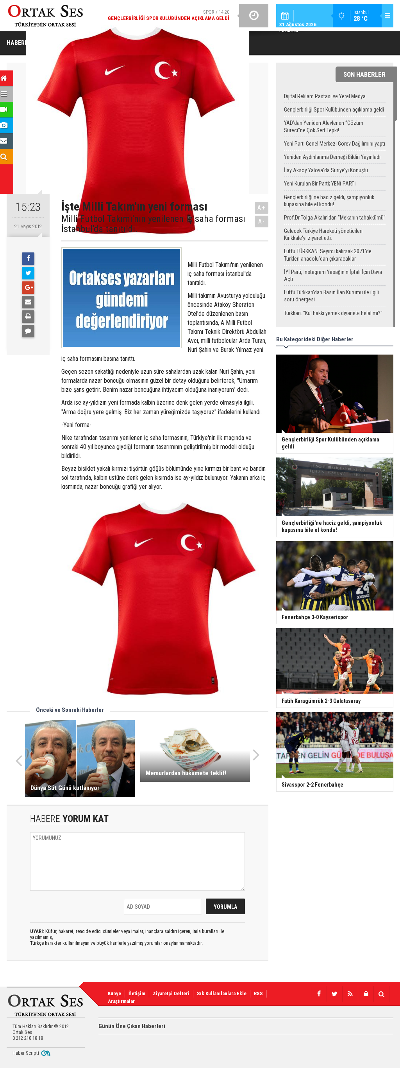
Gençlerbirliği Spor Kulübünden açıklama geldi (334, 109)
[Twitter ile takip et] (334, 994)
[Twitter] (28, 273)
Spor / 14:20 (168, 15)
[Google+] (28, 287)
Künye (114, 993)
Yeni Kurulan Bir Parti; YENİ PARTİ (320, 183)
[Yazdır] (28, 316)
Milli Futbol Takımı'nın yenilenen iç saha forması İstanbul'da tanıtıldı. (153, 224)
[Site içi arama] (381, 994)
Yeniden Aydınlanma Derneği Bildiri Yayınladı (332, 157)
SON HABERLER (364, 74)
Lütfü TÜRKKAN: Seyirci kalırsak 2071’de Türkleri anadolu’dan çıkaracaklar (327, 254)
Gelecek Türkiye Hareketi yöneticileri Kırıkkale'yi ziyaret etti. (323, 234)
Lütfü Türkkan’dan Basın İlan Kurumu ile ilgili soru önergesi (331, 296)
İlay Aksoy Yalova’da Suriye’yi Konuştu (326, 170)
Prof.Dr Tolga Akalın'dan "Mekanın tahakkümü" (335, 217)
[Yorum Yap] (28, 331)
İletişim (137, 993)
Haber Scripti (25, 1053)
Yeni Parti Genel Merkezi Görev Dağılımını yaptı (334, 143)
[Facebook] (28, 258)
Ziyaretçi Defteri (171, 993)
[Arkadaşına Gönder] (28, 302)
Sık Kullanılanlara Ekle (221, 993)
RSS (258, 993)
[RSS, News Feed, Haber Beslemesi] (350, 994)
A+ (261, 207)
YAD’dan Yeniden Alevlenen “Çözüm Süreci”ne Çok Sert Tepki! (323, 126)
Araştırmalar (121, 1001)
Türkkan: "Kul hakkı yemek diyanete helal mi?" (333, 313)
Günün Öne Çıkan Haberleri (131, 1026)
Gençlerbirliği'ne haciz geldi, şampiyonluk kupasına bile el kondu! (329, 200)
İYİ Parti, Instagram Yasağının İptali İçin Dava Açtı (333, 275)
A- (261, 221)
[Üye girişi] (365, 994)
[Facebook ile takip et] (319, 994)
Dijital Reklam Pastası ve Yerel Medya (325, 96)
